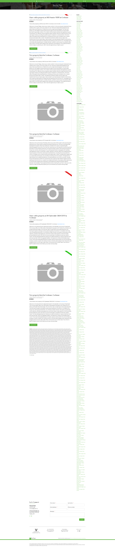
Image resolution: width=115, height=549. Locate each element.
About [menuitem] (84, 5)
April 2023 (78, 69)
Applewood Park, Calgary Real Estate (48, 329)
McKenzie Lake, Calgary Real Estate (42, 342)
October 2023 (79, 62)
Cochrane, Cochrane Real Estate (37, 20)
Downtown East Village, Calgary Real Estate (51, 337)
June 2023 (78, 67)
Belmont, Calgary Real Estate (56, 330)
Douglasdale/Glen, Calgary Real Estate (65, 336)
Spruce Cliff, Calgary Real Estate (54, 349)
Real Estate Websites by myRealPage (80, 538)
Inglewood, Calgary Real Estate (60, 340)
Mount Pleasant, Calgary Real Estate (64, 343)
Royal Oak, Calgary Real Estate (61, 346)
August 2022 (79, 78)
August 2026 (79, 23)
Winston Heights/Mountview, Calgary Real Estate (57, 352)
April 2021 (78, 97)
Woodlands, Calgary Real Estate (67, 352)
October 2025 (79, 35)
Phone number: (71, 507)
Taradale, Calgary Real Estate (62, 350)
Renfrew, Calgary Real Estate (63, 345)
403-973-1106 (33, 1)
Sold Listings (79, 19)
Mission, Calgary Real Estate (32, 343)
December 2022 (79, 74)
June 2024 (78, 53)
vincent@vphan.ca (40, 1)
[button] (32, 1)
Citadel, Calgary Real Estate (48, 333)
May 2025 (78, 40)
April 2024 (78, 55)
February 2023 (79, 71)
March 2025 (79, 43)
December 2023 (79, 60)
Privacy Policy (72, 538)
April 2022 (78, 83)
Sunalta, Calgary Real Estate (47, 350)
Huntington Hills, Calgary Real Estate (52, 340)
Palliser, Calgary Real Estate (61, 344)
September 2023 (80, 63)
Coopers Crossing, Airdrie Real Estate (41, 334)
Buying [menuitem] (39, 5)
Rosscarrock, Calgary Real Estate (54, 346)
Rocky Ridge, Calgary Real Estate (46, 346)
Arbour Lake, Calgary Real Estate (57, 329)
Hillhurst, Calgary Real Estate (44, 340)
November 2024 (79, 47)
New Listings (79, 17)
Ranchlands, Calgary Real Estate (33, 345)
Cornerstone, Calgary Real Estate (66, 334)
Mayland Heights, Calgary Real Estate (33, 342)
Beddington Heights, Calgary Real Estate (47, 330)
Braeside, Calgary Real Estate (34, 331)
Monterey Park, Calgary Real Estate (40, 343)
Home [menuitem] (30, 5)
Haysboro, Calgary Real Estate (45, 339)
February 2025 (79, 44)
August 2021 (79, 92)
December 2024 (79, 46)
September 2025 (80, 36)
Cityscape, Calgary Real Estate (55, 333)
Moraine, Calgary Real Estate (56, 343)
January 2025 (79, 45)
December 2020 (80, 101)
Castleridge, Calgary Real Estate (33, 332)
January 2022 (79, 86)
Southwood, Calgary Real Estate (38, 349)
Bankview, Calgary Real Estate (38, 330)
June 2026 (78, 25)
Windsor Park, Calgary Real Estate (47, 352)
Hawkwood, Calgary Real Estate (38, 339)
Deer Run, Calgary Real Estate (39, 336)
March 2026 (79, 29)
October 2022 (79, 76)
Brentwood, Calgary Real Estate (42, 331)
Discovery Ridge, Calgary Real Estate (56, 336)
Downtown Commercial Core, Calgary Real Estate (40, 337)
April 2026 (78, 28)
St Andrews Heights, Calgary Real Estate (63, 349)
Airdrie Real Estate (80, 109)
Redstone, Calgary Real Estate (56, 345)
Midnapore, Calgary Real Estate (60, 342)
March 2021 (79, 98)
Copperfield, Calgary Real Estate (50, 334)
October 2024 (79, 48)
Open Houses (79, 18)
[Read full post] (50, 15)
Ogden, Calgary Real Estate (54, 344)
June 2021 (78, 94)
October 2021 (79, 90)
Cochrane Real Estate (69, 333)
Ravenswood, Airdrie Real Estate (41, 345)
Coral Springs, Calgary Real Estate (58, 334)
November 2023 (79, 61)
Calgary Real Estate (80, 157)
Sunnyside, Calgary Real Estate (54, 350)
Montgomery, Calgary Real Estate (49, 343)
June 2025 (78, 39)
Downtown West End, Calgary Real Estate (61, 337)
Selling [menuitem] (73, 5)
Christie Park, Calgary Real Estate (41, 333)
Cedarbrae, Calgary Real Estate (40, 332)
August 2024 (79, 51)
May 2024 (78, 54)
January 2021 (79, 100)
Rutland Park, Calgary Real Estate (62, 347)
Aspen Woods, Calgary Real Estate (65, 329)
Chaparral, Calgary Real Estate (48, 332)
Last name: (70, 503)
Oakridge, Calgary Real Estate (47, 344)
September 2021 (80, 91)
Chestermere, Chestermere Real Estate (64, 332)
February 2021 (79, 99)
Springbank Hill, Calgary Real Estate (46, 349)
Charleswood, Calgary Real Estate (56, 332)
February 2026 (79, 30)
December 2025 (79, 32)
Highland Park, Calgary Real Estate (36, 340)
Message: (52, 511)
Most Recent (79, 22)
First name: (52, 503)
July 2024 (78, 52)
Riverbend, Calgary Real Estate (38, 346)
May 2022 (78, 82)
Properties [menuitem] (34, 5)
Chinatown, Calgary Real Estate (33, 333)
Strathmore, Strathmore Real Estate (40, 350)
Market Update (78, 5)
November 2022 (79, 75)
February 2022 (79, 85)
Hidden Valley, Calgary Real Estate (61, 339)
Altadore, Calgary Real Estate (40, 329)
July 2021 (78, 93)
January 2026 (79, 31)
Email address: (53, 507)
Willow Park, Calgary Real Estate (39, 352)
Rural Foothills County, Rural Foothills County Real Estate (36, 347)
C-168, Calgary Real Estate (67, 331)
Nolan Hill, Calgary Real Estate (40, 344)
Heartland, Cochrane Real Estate (53, 339)
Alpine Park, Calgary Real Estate (33, 329)
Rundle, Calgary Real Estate (68, 346)
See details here (64, 23)
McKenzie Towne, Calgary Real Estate (51, 342)
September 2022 (80, 77)
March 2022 (79, 84)
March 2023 (79, 70)
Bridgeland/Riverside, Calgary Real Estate (51, 331)
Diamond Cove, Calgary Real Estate (47, 336)
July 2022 (78, 79)
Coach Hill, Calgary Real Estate (62, 333)
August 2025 (79, 37)
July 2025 (78, 38)
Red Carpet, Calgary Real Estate (49, 345)
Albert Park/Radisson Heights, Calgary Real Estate (80, 113)
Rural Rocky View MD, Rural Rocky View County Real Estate (50, 347)
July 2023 (78, 66)
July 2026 (78, 24)
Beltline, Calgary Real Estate (63, 330)
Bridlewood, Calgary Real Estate (59, 331)
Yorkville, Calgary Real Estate (32, 353)
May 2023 (78, 68)
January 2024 (79, 59)
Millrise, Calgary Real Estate (67, 342)
